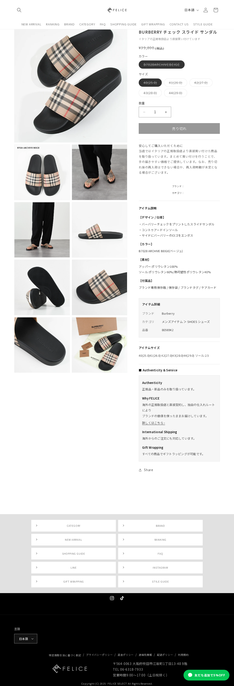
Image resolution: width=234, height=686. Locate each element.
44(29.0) (177, 93)
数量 (142, 103)
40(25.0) (152, 83)
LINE (74, 567)
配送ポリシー (165, 654)
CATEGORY (73, 525)
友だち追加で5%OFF (209, 675)
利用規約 (183, 654)
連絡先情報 (145, 654)
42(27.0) (202, 83)
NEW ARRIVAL (73, 539)
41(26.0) (177, 83)
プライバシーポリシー (99, 654)
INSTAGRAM (160, 567)
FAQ (160, 553)
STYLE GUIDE (160, 581)
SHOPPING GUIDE (73, 553)
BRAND (160, 525)
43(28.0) (152, 93)
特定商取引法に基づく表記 (65, 655)
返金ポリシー (126, 654)
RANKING (160, 539)
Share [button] (148, 469)
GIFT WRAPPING (73, 581)
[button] (19, 10)
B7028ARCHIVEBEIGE (163, 65)
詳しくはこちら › (153, 423)
